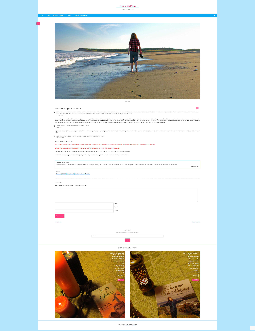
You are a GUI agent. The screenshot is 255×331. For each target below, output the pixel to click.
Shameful (82, 173)
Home (41, 15)
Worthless (87, 173)
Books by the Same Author (81, 15)
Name (116, 203)
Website (116, 210)
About (48, 15)
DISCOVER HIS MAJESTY (191, 253)
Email (116, 206)
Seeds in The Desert (127, 5)
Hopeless (72, 173)
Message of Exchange (58, 15)
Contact (69, 15)
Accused (64, 173)
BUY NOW (120, 279)
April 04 (127, 101)
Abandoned (58, 173)
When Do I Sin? (196, 222)
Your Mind (58, 222)
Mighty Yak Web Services (130, 325)
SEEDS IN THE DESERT (117, 253)
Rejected (77, 173)
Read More (120, 275)
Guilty (68, 173)
